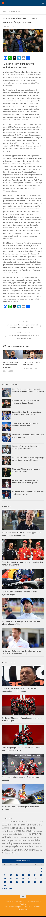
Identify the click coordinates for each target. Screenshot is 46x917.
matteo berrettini (19, 840)
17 (11, 878)
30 (5, 885)
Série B (10, 850)
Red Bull (34, 846)
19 (23, 878)
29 (41, 882)
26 (23, 882)
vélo (18, 853)
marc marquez (8, 840)
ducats (22, 825)
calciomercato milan (33, 822)
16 (5, 878)
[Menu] (43, 3)
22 (41, 878)
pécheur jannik (22, 846)
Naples (17, 843)
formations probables (23, 827)
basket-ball (16, 821)
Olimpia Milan (37, 843)
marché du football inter (16, 837)
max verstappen (29, 840)
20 (29, 878)
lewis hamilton (37, 831)
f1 (27, 824)
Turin (23, 850)
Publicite (23, 904)
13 (29, 875)
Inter (18, 831)
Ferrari (31, 824)
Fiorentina (38, 825)
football (5, 828)
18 (17, 878)
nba (22, 843)
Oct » (10, 889)
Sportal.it (20, 907)
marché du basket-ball (20, 834)
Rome (39, 847)
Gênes (14, 831)
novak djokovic (27, 843)
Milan (38, 840)
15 (41, 875)
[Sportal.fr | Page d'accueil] (3, 3)
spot (5, 849)
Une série (30, 849)
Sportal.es (23, 909)
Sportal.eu (28, 907)
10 (11, 875)
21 (35, 878)
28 (35, 882)
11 (17, 875)
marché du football (12, 12)
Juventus (26, 831)
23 (5, 882)
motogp (10, 843)
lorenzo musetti (6, 834)
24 (11, 882)
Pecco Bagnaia (8, 847)
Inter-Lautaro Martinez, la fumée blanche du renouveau (11, 364)
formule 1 (7, 831)
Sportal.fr (37, 907)
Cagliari (24, 822)
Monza (3, 843)
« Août (4, 889)
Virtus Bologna (11, 853)
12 (23, 875)
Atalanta (4, 822)
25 (17, 882)
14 (35, 875)
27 (29, 882)
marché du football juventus (31, 837)
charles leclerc (13, 825)
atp (8, 822)
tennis (17, 849)
